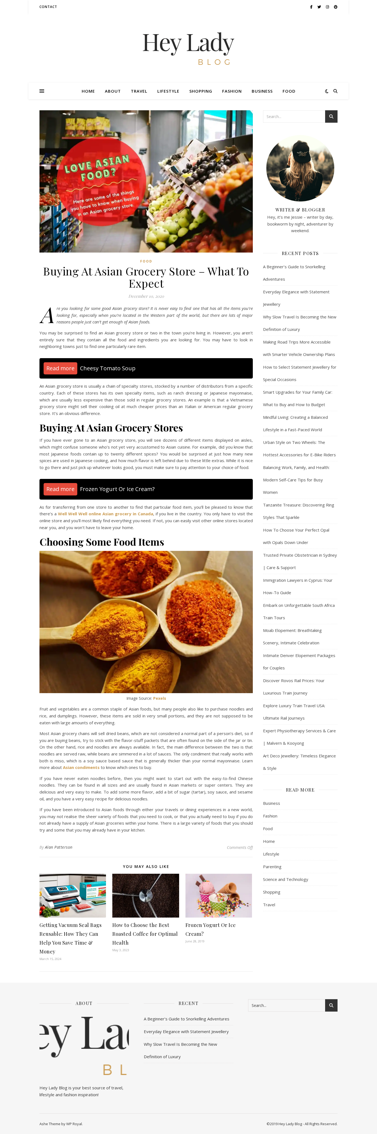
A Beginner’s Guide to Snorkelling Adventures (186, 1019)
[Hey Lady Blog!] (188, 48)
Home (88, 91)
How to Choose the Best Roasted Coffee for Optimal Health (145, 934)
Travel (139, 91)
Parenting (272, 866)
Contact (48, 6)
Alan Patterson (59, 847)
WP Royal (74, 1123)
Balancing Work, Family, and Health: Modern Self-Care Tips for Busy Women (296, 480)
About (113, 91)
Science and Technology (285, 879)
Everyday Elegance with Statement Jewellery (186, 1031)
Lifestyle (168, 91)
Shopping (200, 91)
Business (262, 91)
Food (289, 91)
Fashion (232, 91)
